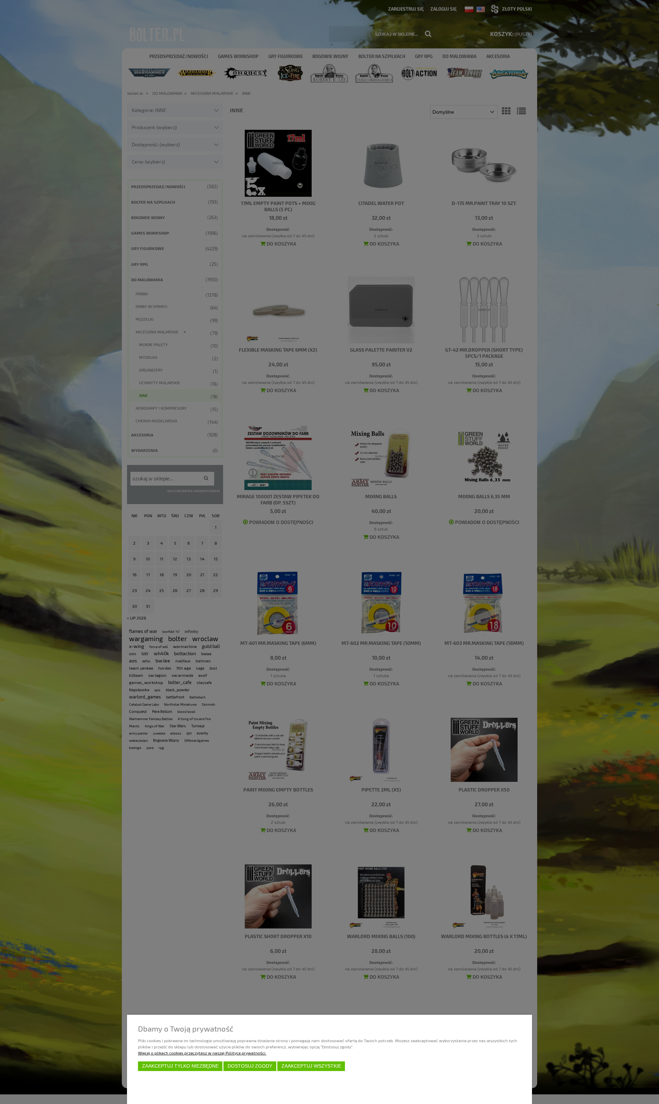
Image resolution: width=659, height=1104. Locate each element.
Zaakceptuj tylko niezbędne (180, 1066)
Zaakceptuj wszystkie (311, 1066)
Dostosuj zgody (250, 1066)
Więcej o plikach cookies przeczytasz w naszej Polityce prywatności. (202, 1052)
